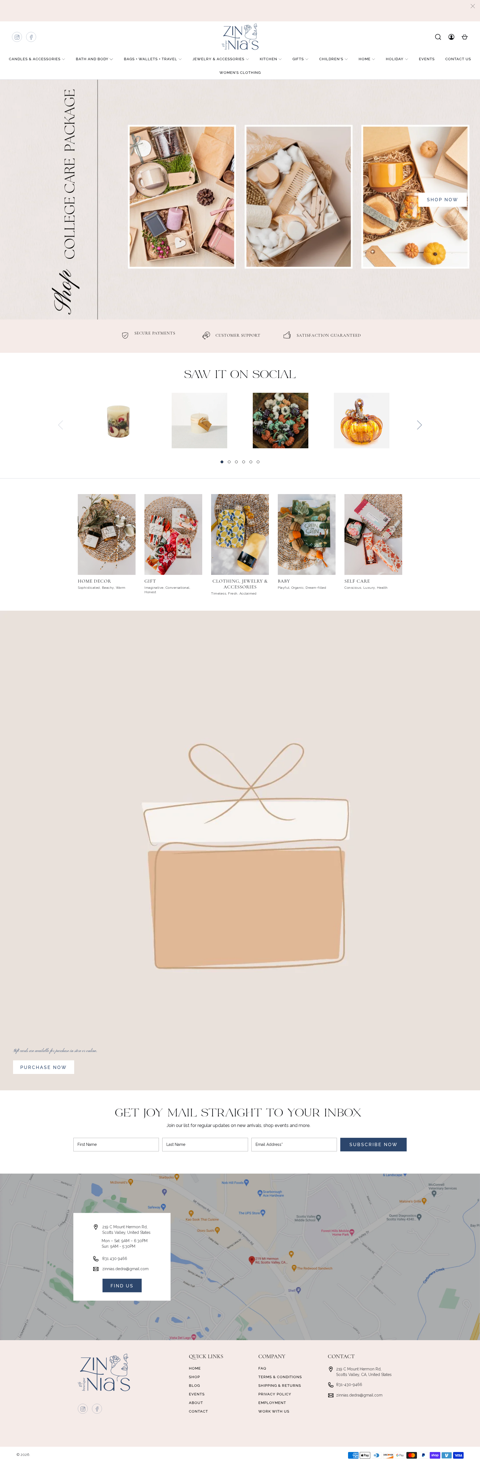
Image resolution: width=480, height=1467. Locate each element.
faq (262, 1368)
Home (365, 59)
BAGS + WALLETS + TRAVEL (150, 59)
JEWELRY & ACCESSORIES (218, 59)
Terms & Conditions (280, 1377)
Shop (194, 1377)
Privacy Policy (274, 1394)
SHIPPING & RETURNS (279, 1385)
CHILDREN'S (331, 59)
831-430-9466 (349, 1384)
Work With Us (273, 1411)
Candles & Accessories (35, 59)
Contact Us (458, 59)
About (196, 1403)
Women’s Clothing (240, 73)
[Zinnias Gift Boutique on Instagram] (17, 38)
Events (427, 59)
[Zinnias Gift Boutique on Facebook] (31, 38)
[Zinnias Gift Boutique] (240, 36)
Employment (272, 1403)
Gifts (298, 59)
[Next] (419, 425)
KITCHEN (268, 59)
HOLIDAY (395, 59)
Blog (194, 1385)
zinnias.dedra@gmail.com (125, 1269)
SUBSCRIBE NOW (373, 1144)
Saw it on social (240, 375)
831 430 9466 (114, 1258)
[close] (473, 6)
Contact (198, 1411)
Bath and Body (92, 59)
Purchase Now (43, 1067)
